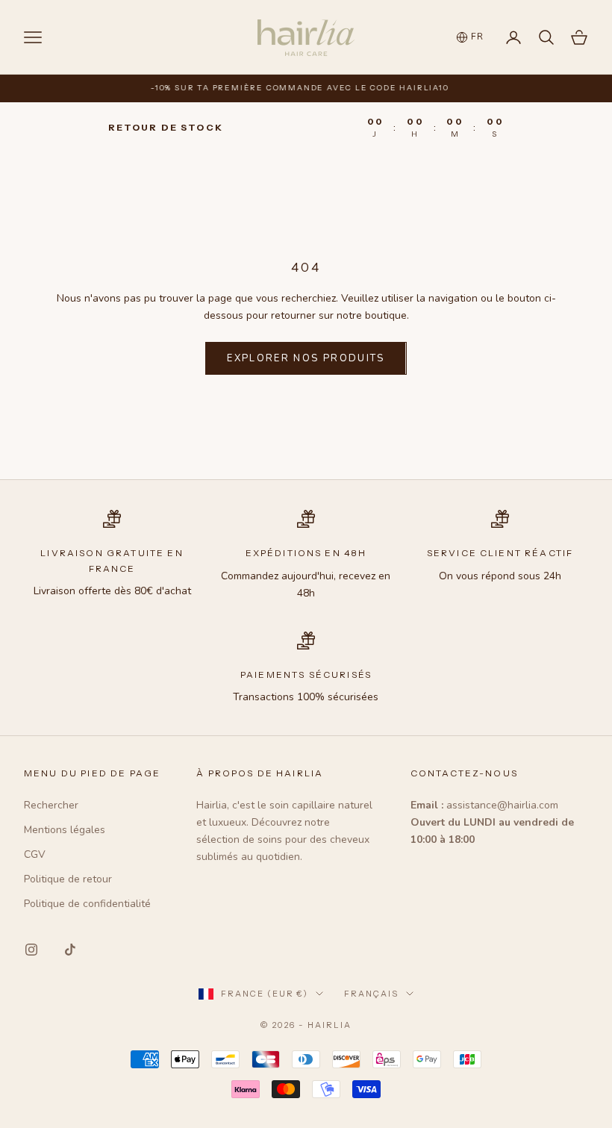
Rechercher (51, 805)
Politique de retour (68, 879)
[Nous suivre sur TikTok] (70, 949)
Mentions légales (64, 830)
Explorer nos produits (305, 358)
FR (477, 37)
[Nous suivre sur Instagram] (31, 949)
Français (371, 993)
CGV (35, 854)
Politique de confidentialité (87, 904)
